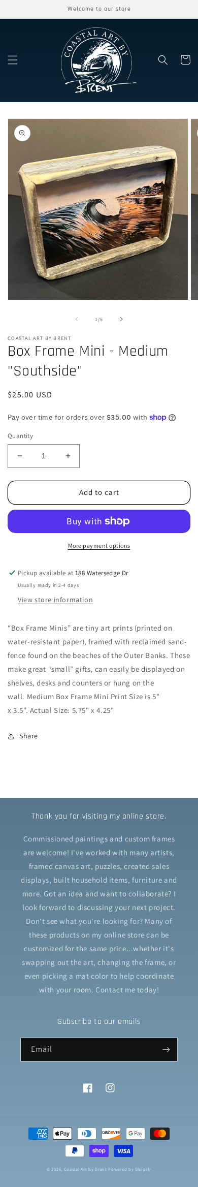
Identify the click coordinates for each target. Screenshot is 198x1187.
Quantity (20, 435)
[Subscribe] (166, 1049)
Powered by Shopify (129, 1169)
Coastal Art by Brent (85, 1169)
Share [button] (28, 735)
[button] (13, 60)
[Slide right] (121, 319)
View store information (55, 599)
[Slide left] (76, 319)
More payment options (99, 545)
